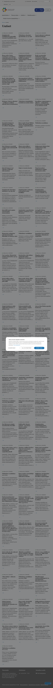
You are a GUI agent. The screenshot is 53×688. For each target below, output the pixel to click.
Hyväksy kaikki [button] (39, 347)
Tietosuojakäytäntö (16, 345)
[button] (12, 348)
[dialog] (26, 344)
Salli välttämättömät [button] (26, 347)
